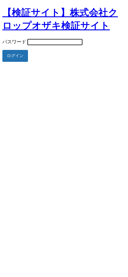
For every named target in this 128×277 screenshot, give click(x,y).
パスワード (14, 41)
